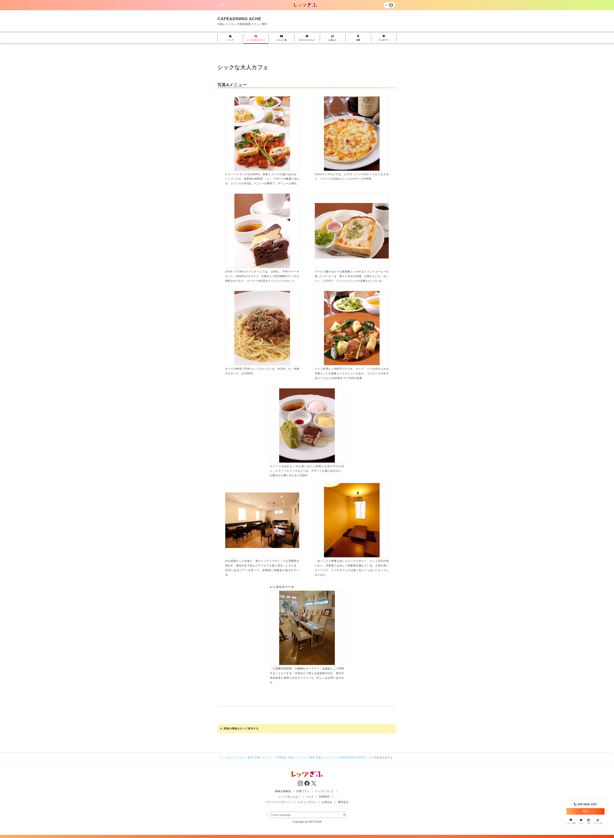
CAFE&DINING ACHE (351, 757)
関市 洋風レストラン (322, 757)
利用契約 (324, 796)
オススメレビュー (307, 38)
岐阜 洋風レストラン (260, 757)
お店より (333, 38)
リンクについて (324, 791)
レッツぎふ (226, 757)
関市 (264, 24)
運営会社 (343, 802)
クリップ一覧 (597, 823)
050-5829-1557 (585, 804)
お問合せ (327, 802)
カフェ (255, 24)
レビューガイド (307, 802)
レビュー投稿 (571, 823)
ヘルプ (310, 796)
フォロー (581, 823)
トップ (230, 38)
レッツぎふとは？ (289, 796)
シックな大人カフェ (256, 38)
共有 (588, 823)
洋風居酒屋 (243, 24)
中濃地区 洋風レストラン (291, 757)
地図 (358, 38)
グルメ (241, 757)
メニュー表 (281, 38)
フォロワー (384, 38)
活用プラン (303, 791)
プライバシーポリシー (278, 802)
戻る (222, 5)
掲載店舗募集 (283, 791)
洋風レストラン (226, 24)
